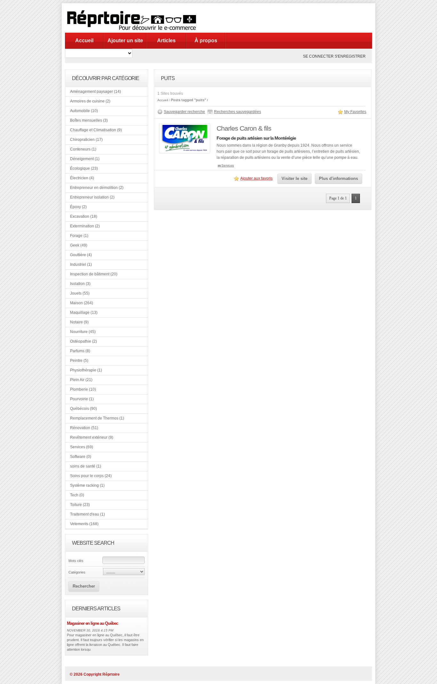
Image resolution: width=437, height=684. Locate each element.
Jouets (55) (80, 293)
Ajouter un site (125, 40)
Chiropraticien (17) (86, 139)
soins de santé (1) (85, 466)
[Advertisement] (284, 17)
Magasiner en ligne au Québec (92, 623)
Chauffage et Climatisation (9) (96, 130)
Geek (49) (78, 245)
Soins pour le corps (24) (91, 476)
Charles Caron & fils (244, 128)
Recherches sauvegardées (237, 112)
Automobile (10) (84, 111)
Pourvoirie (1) (82, 399)
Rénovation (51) (84, 428)
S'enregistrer (350, 56)
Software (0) (80, 456)
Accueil (84, 40)
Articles (166, 40)
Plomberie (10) (83, 389)
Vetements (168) (84, 524)
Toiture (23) (80, 504)
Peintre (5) (79, 360)
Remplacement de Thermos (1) (97, 418)
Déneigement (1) (84, 159)
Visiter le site (294, 178)
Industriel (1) (81, 264)
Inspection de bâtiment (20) (93, 274)
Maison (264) (81, 303)
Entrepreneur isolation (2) (92, 197)
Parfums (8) (80, 351)
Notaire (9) (79, 322)
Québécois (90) (83, 408)
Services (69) (81, 447)
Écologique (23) (84, 168)
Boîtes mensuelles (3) (89, 120)
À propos (206, 40)
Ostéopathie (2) (83, 341)
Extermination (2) (85, 226)
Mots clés (75, 561)
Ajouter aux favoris (256, 178)
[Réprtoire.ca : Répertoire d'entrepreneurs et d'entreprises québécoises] (133, 31)
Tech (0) (77, 495)
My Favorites (355, 112)
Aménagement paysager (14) (95, 91)
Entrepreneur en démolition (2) (96, 187)
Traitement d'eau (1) (87, 514)
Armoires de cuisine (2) (90, 101)
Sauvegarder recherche (184, 112)
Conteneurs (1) (83, 149)
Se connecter (318, 56)
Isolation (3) (80, 283)
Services (227, 165)
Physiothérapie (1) (86, 370)
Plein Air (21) (81, 380)
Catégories (76, 572)
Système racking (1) (87, 485)
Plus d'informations (338, 178)
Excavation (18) (83, 216)
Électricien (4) (82, 178)
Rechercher (84, 586)
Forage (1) (79, 235)
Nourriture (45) (83, 332)
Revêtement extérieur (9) (91, 437)
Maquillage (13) (84, 312)
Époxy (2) (78, 207)
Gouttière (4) (81, 255)
